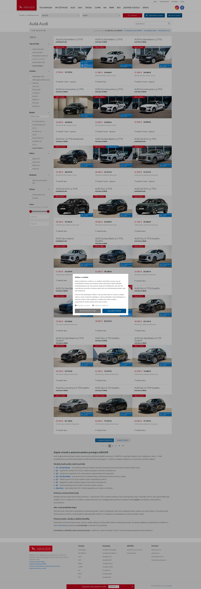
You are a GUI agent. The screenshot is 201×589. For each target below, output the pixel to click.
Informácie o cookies (83, 305)
